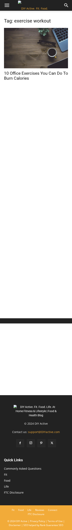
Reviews (39, 510)
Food (7, 480)
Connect (52, 510)
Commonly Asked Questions (22, 468)
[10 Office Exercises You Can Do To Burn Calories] (36, 48)
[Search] (66, 5)
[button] (6, 5)
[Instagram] (31, 443)
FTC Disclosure (14, 492)
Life (6, 486)
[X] (52, 443)
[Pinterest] (41, 443)
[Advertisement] (36, 275)
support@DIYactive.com (44, 432)
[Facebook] (20, 443)
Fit (5, 474)
